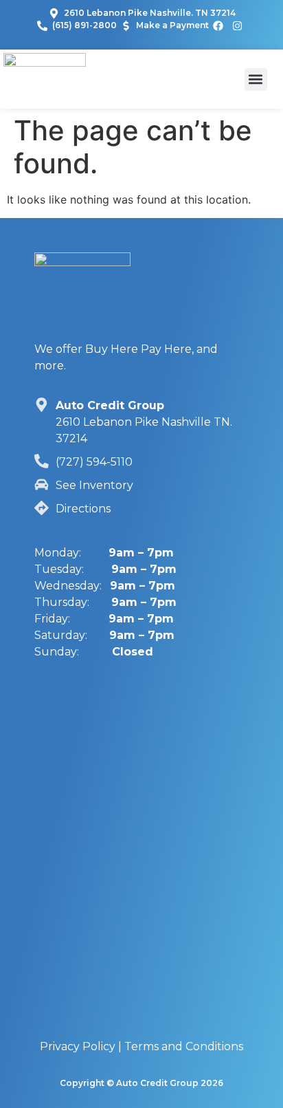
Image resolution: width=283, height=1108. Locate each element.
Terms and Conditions (183, 1046)
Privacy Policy (77, 1046)
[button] (256, 79)
